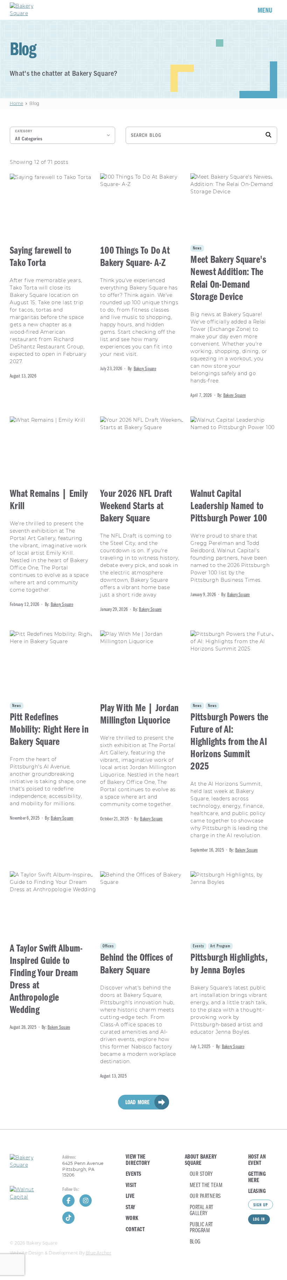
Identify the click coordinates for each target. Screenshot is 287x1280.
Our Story (201, 1174)
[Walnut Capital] (31, 1193)
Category (23, 131)
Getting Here (257, 1177)
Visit (131, 1185)
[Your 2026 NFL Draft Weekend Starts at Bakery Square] (143, 515)
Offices (108, 946)
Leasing (257, 1191)
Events (198, 946)
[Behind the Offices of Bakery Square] (143, 975)
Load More (137, 1103)
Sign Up (260, 1205)
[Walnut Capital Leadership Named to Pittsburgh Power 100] (233, 507)
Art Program (220, 946)
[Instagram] (85, 1200)
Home (16, 103)
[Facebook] (68, 1200)
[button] (62, 135)
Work (132, 1218)
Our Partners (205, 1196)
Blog (195, 1242)
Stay (130, 1208)
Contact (135, 1230)
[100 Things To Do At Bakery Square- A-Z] (143, 273)
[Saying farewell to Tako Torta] (53, 276)
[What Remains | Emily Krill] (53, 512)
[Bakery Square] (30, 9)
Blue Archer (98, 1253)
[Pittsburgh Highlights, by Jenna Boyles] (233, 961)
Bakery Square (145, 369)
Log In (259, 1220)
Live (130, 1196)
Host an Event (257, 1160)
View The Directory (138, 1160)
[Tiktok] (68, 1218)
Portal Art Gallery (202, 1211)
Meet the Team (206, 1185)
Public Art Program (201, 1228)
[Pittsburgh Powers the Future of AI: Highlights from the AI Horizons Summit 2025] (233, 742)
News (197, 248)
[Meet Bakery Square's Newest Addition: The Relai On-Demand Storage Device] (233, 286)
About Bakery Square (201, 1160)
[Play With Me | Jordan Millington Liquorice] (143, 727)
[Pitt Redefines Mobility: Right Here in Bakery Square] (53, 726)
